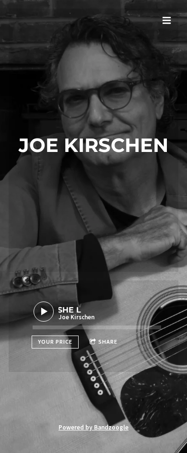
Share (107, 341)
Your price (55, 341)
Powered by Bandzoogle (93, 427)
